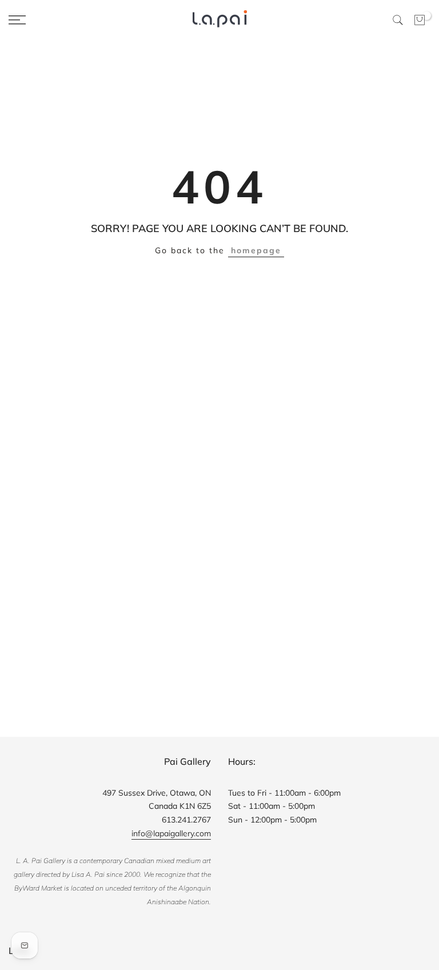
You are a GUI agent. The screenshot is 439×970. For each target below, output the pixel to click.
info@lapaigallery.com (171, 833)
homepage (256, 250)
